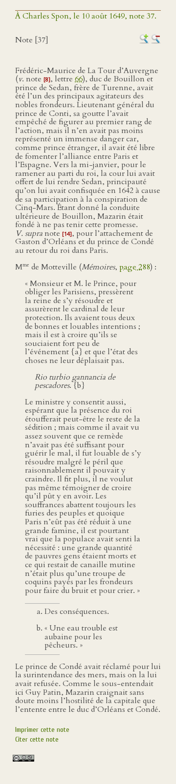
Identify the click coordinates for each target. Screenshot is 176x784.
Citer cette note (37, 739)
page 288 (134, 267)
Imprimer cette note (42, 730)
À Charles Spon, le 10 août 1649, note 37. (85, 16)
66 (79, 79)
